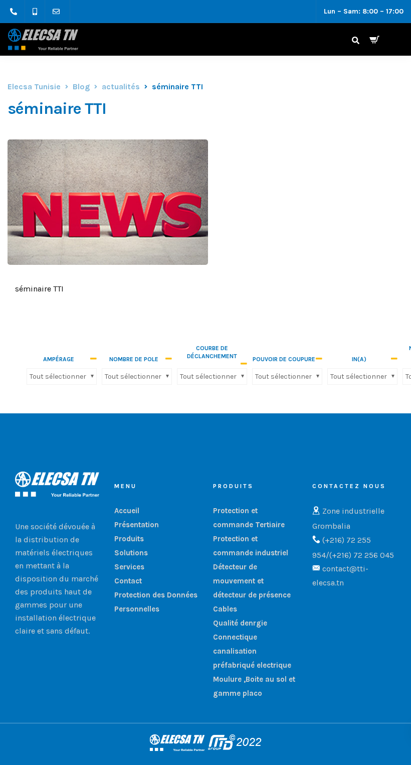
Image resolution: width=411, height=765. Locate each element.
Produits (129, 538)
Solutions (131, 552)
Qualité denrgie (240, 623)
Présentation (136, 524)
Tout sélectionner (58, 376)
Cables (225, 609)
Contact (128, 580)
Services (129, 566)
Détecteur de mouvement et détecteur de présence (252, 580)
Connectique (235, 637)
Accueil (126, 510)
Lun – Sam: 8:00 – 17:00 (363, 11)
